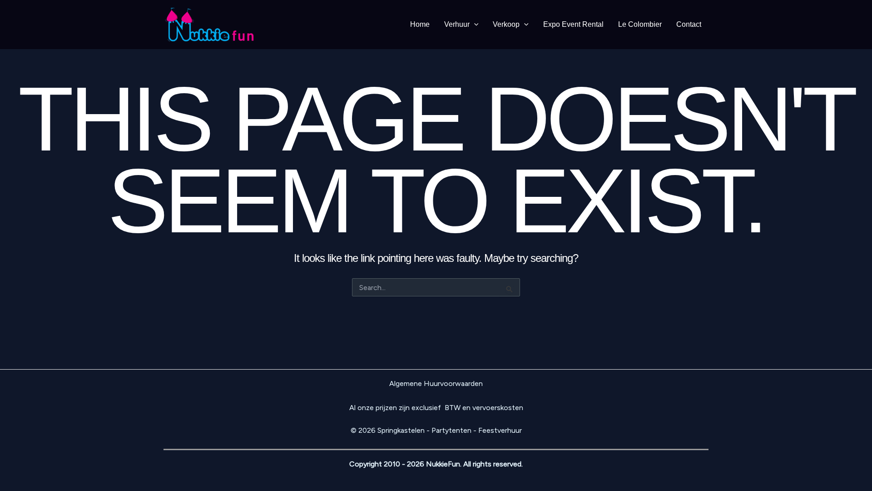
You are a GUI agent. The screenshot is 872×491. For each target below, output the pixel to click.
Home (420, 24)
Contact (688, 24)
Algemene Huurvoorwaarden (436, 383)
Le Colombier (640, 24)
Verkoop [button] (506, 24)
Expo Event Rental (573, 24)
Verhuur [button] (457, 24)
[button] (474, 24)
